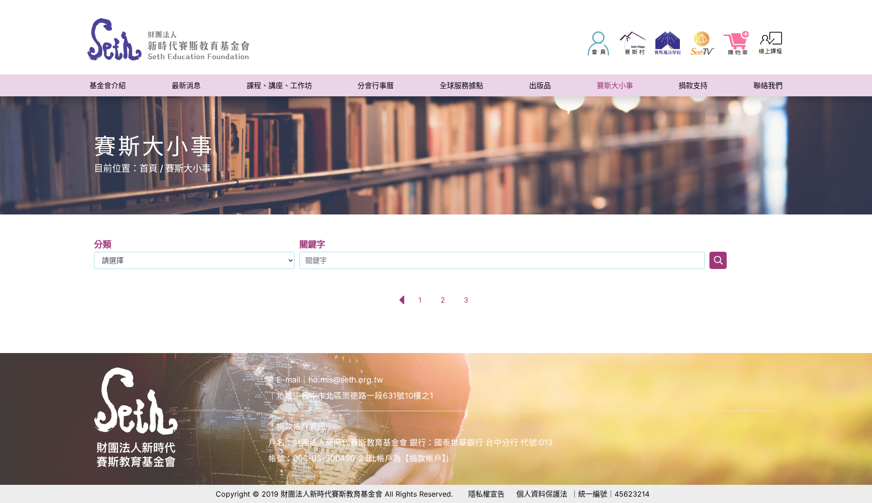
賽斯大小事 (188, 168)
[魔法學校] (667, 43)
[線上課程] (771, 43)
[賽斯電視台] (702, 43)
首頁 (148, 168)
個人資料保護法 (541, 493)
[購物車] (736, 43)
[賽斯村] (633, 43)
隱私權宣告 (486, 493)
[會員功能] (598, 43)
